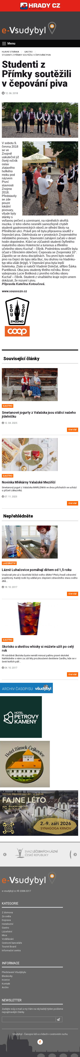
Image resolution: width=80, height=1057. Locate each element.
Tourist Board (9, 946)
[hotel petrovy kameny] (21, 717)
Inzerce (6, 979)
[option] (24, 855)
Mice (4, 935)
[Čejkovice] (25, 764)
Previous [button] (5, 855)
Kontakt (6, 983)
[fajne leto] (39, 813)
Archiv (5, 987)
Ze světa (6, 916)
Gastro (28, 52)
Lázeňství (7, 931)
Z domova (7, 912)
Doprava (6, 920)
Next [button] (75, 855)
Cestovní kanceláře (12, 942)
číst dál (72, 429)
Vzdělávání (8, 939)
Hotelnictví (7, 924)
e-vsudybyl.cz (9, 891)
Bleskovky (7, 976)
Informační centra (11, 950)
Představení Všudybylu (14, 972)
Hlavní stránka (10, 52)
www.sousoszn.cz (14, 291)
